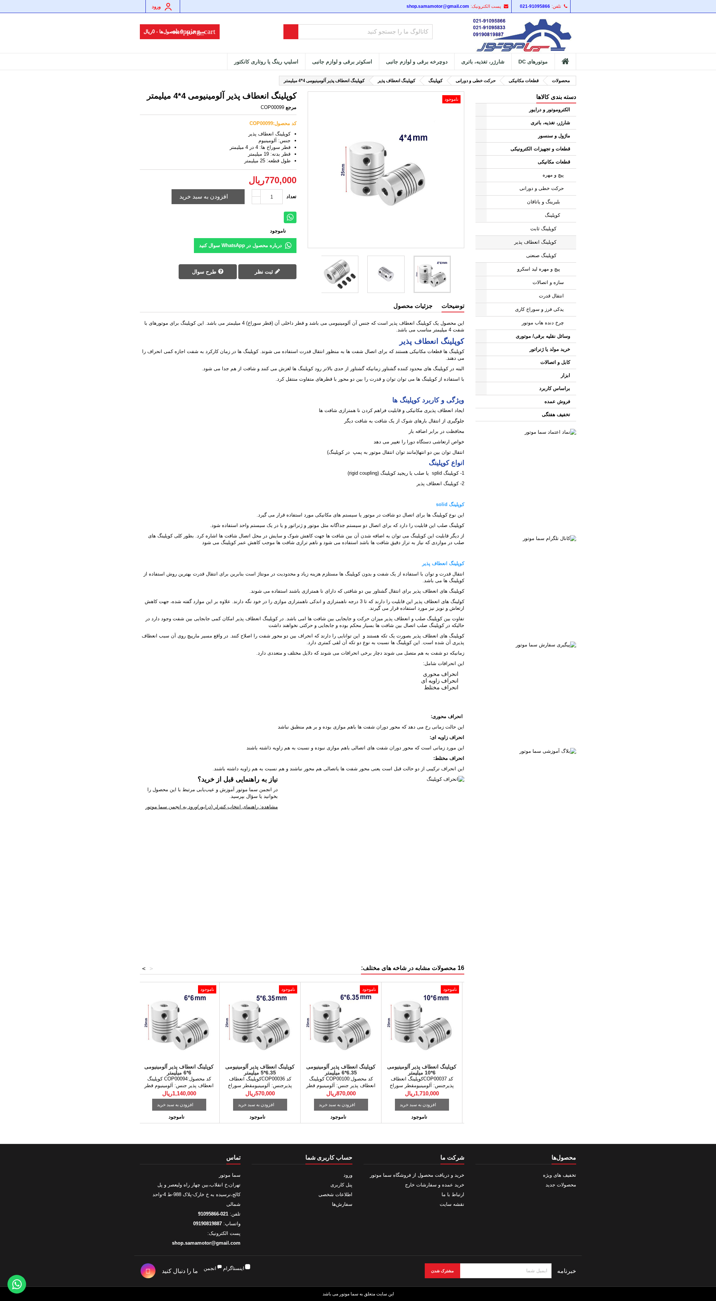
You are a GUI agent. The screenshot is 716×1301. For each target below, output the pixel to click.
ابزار (565, 375)
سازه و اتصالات (548, 282)
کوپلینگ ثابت (543, 228)
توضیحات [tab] (453, 306)
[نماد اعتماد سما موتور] (525, 479)
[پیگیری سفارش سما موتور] (525, 692)
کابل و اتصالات (555, 362)
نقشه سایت (452, 1204)
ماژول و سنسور (554, 135)
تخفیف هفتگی (556, 414)
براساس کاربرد (554, 388)
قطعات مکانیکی (554, 162)
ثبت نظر (264, 272)
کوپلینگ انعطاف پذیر (535, 242)
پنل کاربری (341, 1185)
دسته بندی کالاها (556, 97)
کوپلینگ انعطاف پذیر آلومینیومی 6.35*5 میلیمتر (260, 1070)
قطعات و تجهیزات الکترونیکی (540, 149)
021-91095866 (535, 6)
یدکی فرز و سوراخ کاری (539, 309)
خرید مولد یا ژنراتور (550, 349)
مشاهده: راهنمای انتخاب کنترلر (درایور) (237, 806)
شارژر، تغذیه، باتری (483, 62)
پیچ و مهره (553, 175)
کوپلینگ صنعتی (541, 255)
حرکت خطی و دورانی (541, 188)
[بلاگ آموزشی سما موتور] (525, 798)
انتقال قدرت (551, 296)
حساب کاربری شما (328, 1157)
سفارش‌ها (342, 1204)
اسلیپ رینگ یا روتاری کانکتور (266, 62)
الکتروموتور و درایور (549, 109)
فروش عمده (557, 401)
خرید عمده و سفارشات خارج (434, 1185)
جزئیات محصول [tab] (413, 306)
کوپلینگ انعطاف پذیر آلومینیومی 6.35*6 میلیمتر (341, 1070)
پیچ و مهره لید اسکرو (538, 269)
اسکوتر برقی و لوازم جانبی (342, 62)
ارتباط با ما (453, 1194)
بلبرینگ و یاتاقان (543, 202)
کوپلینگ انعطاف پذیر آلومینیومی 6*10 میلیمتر (421, 1070)
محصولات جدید (561, 1185)
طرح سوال (205, 272)
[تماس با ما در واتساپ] (16, 1284)
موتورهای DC (533, 62)
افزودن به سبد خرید (208, 196)
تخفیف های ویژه (559, 1175)
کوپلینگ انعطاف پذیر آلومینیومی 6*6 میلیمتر (179, 1070)
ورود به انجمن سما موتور (171, 806)
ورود (347, 1175)
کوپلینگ (552, 215)
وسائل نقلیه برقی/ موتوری (543, 336)
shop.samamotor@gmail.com (437, 6)
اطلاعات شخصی (335, 1194)
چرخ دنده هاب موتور (543, 322)
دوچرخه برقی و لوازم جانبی (417, 62)
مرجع (291, 107)
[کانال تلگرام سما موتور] (525, 585)
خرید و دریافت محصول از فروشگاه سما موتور (417, 1175)
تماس (233, 1157)
